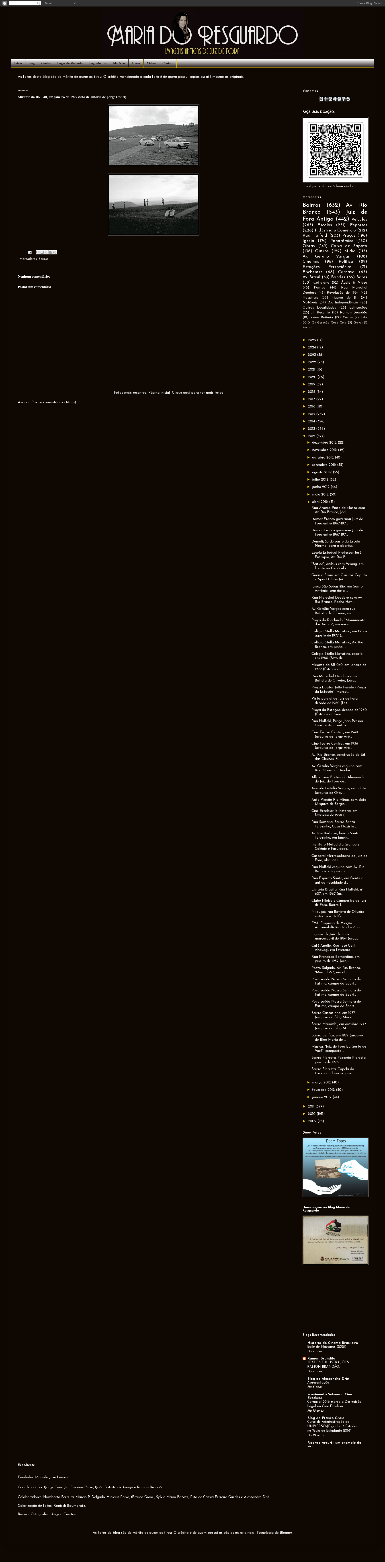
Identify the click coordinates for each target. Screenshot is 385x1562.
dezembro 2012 (325, 442)
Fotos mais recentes (130, 393)
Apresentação (318, 1382)
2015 (312, 414)
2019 (312, 384)
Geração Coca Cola (331, 322)
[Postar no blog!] (42, 252)
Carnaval (347, 272)
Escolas (324, 225)
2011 (311, 1106)
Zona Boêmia (322, 317)
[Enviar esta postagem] (29, 252)
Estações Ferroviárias (327, 267)
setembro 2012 (324, 465)
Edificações (358, 307)
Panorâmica (342, 241)
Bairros (43, 259)
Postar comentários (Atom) (53, 402)
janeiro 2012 (322, 1097)
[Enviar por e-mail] (38, 252)
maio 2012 (321, 494)
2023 (312, 355)
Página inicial (159, 393)
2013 (312, 429)
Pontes (319, 287)
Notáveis (310, 302)
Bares (361, 277)
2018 (312, 392)
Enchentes (313, 272)
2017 (312, 399)
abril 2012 (320, 502)
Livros (136, 63)
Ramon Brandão (353, 312)
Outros (322, 251)
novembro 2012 (325, 450)
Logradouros (97, 63)
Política (346, 262)
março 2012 (322, 1082)
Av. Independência (343, 302)
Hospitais (310, 297)
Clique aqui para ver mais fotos (197, 393)
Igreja (308, 241)
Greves (358, 322)
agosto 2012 (322, 472)
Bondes (338, 277)
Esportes (358, 225)
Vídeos (151, 63)
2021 (312, 369)
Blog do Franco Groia (325, 1418)
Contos (46, 63)
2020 (312, 377)
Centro (348, 317)
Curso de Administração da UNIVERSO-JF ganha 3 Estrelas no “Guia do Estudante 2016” (332, 1426)
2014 (312, 421)
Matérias (119, 63)
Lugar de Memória (70, 63)
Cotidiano (321, 283)
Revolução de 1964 (342, 293)
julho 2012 (321, 479)
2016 (312, 406)
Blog (32, 63)
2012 (312, 436)
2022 (312, 362)
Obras (309, 246)
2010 (312, 1114)
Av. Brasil (311, 277)
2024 (312, 347)
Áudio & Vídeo (354, 283)
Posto (307, 327)
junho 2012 (321, 487)
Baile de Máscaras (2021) (326, 1347)
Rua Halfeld (315, 235)
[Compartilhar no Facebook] (50, 252)
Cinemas (311, 262)
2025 (312, 340)
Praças (348, 235)
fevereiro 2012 (324, 1090)
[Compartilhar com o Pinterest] (55, 252)
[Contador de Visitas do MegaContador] (334, 101)
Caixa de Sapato (349, 246)
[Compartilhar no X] (46, 252)
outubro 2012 (323, 457)
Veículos (359, 219)
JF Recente (320, 312)
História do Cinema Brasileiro (332, 1343)
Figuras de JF (345, 297)
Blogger (286, 1533)
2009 (312, 1121)
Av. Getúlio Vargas (326, 256)
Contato (167, 63)
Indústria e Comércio (335, 230)
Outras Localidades (319, 307)
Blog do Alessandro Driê (328, 1379)
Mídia (350, 251)
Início (18, 63)
